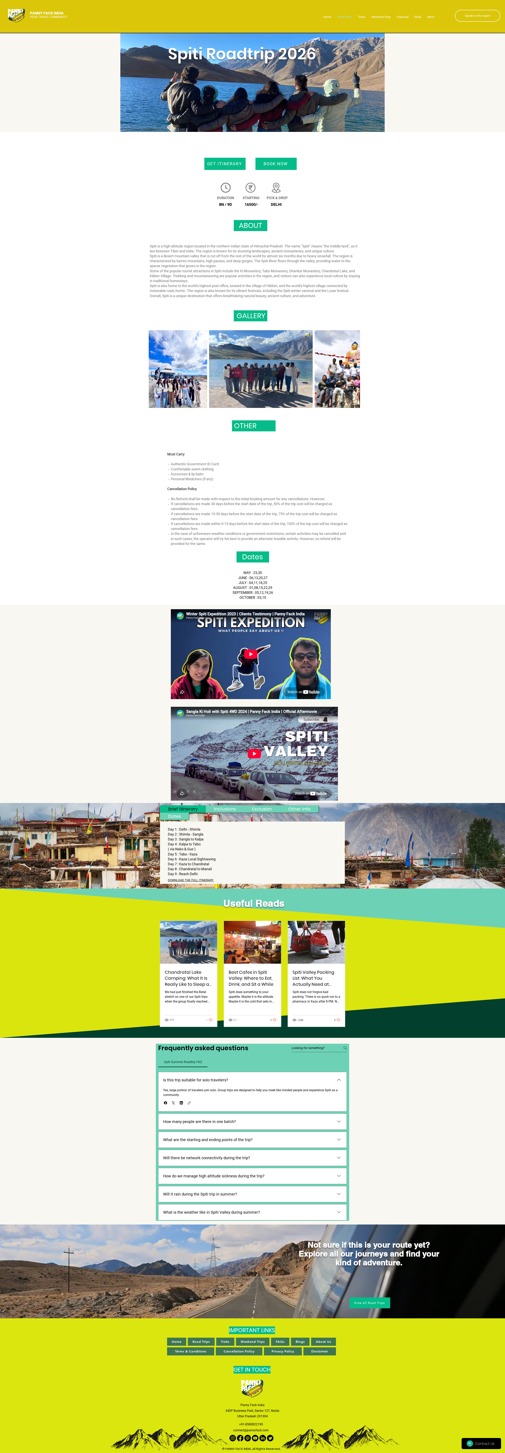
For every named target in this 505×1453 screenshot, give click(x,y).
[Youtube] (255, 1438)
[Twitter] (270, 1438)
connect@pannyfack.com (251, 1430)
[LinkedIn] (262, 1438)
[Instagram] (232, 1438)
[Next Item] (353, 369)
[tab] (183, 809)
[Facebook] (240, 1438)
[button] (165, 1102)
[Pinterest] (247, 1438)
